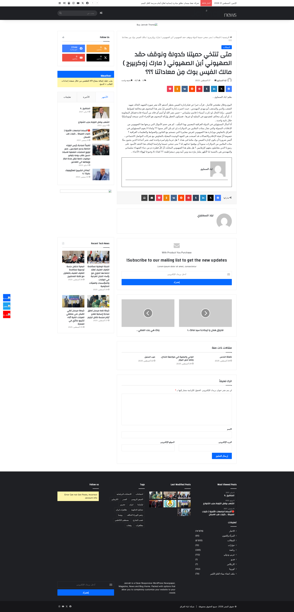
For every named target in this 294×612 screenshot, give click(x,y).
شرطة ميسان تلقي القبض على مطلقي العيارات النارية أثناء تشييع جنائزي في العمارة (75, 317)
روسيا (120, 515)
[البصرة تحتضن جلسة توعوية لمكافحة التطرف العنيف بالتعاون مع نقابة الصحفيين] (73, 257)
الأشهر (105, 96)
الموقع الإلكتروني (167, 442)
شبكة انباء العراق (187, 606)
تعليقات (67, 96)
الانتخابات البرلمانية (124, 494)
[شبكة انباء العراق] (214, 13)
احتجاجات (139, 494)
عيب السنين (150, 357)
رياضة (232, 550)
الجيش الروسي (137, 499)
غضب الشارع (138, 520)
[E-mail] (226, 185)
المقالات (217, 37)
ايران (131, 504)
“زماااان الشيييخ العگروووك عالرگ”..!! (77, 172)
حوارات (231, 545)
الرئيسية (226, 37)
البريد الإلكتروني (225, 442)
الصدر (125, 499)
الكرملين (114, 499)
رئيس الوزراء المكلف (135, 515)
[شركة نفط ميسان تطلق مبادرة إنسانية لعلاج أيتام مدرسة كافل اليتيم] (98, 301)
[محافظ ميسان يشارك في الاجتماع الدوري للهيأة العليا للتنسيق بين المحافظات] (155, 503)
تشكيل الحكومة (137, 510)
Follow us (94, 484)
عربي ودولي (229, 554)
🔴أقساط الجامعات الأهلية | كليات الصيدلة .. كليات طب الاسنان (77, 134)
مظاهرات (139, 525)
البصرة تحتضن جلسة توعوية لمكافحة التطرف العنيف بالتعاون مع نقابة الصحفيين (73, 271)
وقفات (129, 525)
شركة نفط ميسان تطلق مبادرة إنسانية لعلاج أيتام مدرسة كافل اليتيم (98, 314)
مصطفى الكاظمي (122, 520)
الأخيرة (86, 96)
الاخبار (232, 531)
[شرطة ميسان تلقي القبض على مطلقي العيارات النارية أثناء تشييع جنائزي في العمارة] (73, 301)
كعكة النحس (226, 357)
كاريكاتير (231, 564)
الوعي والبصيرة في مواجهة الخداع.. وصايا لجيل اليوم (177, 358)
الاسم (229, 429)
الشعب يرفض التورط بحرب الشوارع (93, 122)
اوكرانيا (140, 504)
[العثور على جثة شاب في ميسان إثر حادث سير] (170, 503)
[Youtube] (6, 314)
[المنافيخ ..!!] (100, 112)
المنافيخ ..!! (85, 109)
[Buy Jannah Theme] (147, 24)
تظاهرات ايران (121, 510)
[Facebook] (6, 297)
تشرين (122, 504)
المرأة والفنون (228, 535)
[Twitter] (6, 306)
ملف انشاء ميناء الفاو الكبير (222, 573)
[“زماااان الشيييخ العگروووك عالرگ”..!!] (100, 174)
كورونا (232, 569)
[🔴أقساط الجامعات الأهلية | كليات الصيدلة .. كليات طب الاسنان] (100, 134)
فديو (233, 559)
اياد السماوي (221, 80)
